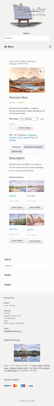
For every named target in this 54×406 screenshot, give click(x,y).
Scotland (23, 61)
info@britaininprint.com (12, 331)
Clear (42, 119)
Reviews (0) (16, 151)
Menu (10, 46)
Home (11, 61)
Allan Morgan (12, 370)
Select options (17, 207)
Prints (17, 61)
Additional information (33, 147)
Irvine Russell (37, 365)
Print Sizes (13, 118)
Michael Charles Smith (19, 368)
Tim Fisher (33, 368)
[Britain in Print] (27, 15)
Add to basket (24, 127)
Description (16, 147)
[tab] (16, 147)
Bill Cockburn (44, 368)
